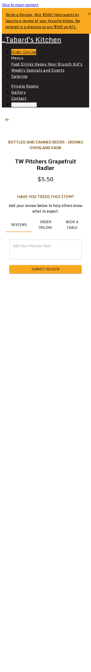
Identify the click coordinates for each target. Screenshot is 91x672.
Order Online (23, 52)
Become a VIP (24, 105)
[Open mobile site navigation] (4, 42)
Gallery (18, 92)
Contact (18, 98)
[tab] (19, 225)
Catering (19, 76)
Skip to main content (20, 5)
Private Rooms (25, 86)
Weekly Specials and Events (38, 70)
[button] (7, 119)
